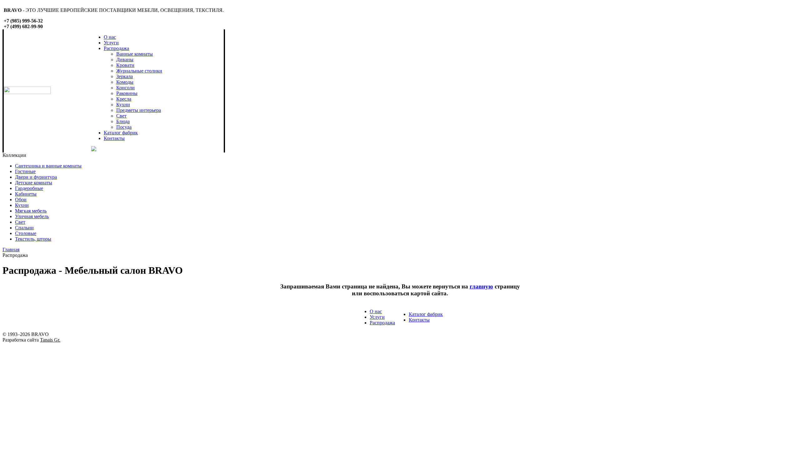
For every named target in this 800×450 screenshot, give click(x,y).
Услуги (111, 42)
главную (481, 286)
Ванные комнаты (134, 54)
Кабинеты (26, 194)
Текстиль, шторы (33, 239)
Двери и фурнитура (36, 177)
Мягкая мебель (31, 210)
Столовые (25, 233)
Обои (21, 199)
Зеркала (124, 76)
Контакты (114, 138)
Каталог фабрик (121, 132)
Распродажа (116, 48)
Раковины (127, 93)
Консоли (125, 87)
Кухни (123, 104)
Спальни (24, 227)
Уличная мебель (32, 216)
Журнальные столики (139, 70)
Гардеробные (29, 188)
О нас (110, 37)
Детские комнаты (33, 182)
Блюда (123, 121)
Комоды (124, 82)
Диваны (124, 59)
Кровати (125, 65)
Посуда (124, 127)
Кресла (123, 99)
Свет (121, 115)
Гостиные (25, 171)
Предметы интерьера (138, 110)
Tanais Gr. (50, 339)
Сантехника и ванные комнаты (48, 165)
